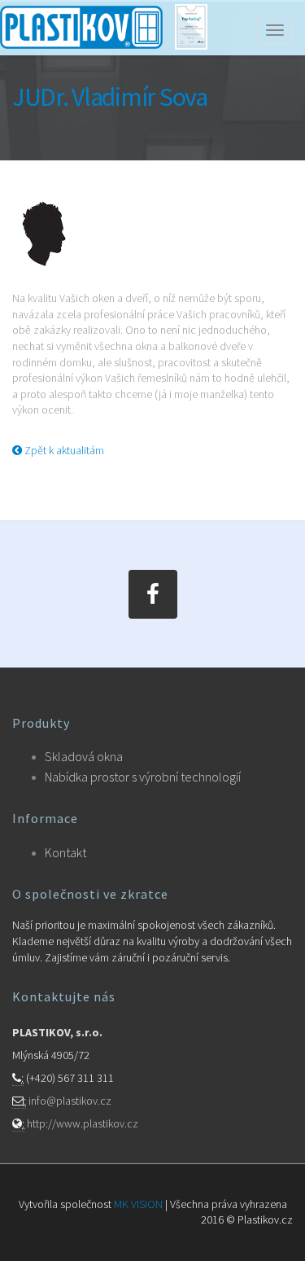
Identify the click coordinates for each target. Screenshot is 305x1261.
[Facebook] (153, 594)
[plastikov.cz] (81, 19)
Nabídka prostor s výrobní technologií (143, 776)
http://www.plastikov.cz (82, 1123)
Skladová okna (84, 756)
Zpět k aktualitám (63, 450)
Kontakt (65, 852)
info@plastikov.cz (69, 1100)
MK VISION (138, 1204)
